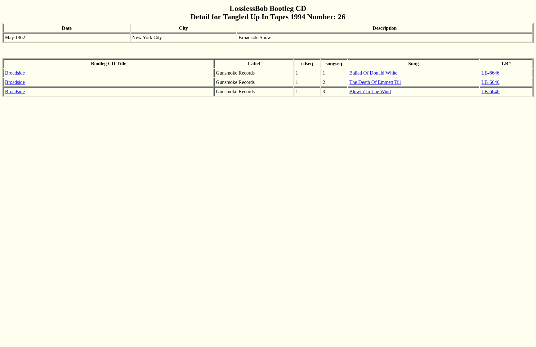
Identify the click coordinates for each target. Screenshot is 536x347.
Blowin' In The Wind (370, 91)
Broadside (15, 72)
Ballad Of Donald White (373, 72)
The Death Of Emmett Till (375, 82)
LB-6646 (490, 72)
